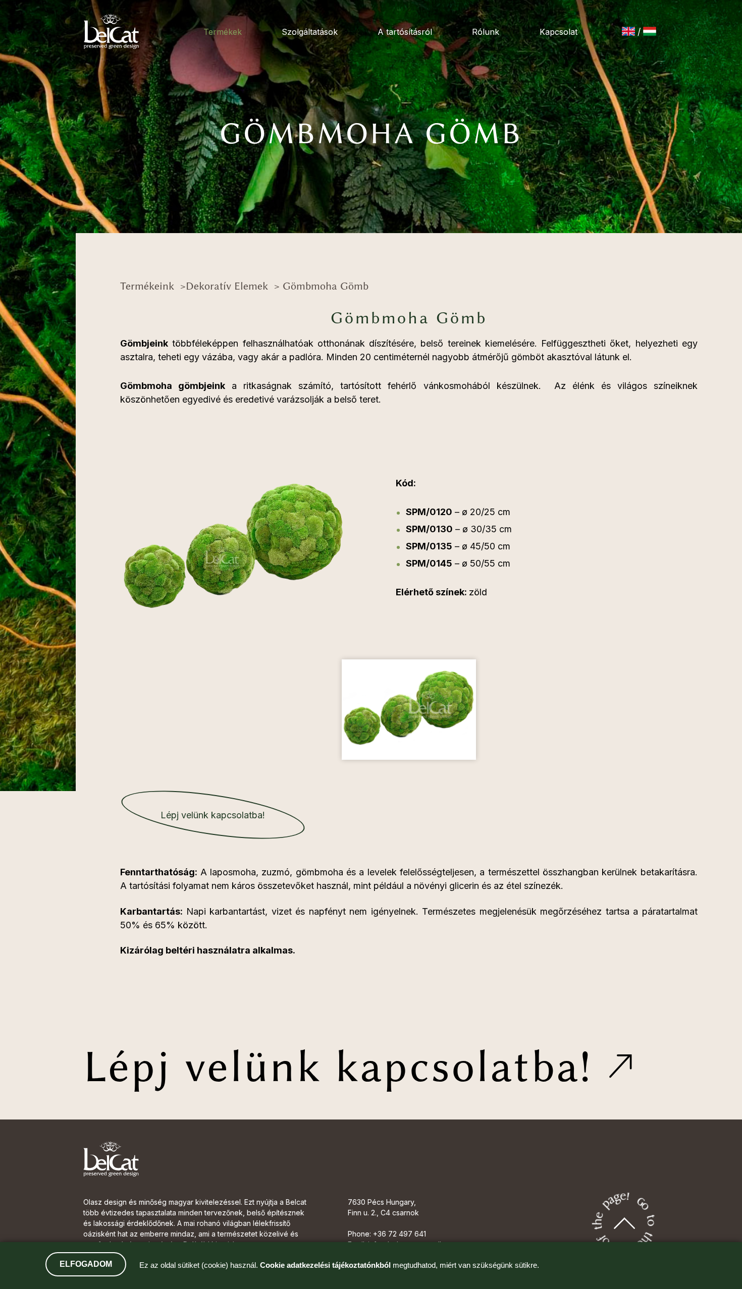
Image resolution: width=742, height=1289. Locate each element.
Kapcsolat (558, 32)
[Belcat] (111, 31)
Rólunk (485, 32)
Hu (649, 31)
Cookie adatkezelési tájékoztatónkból (325, 1265)
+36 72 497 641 (399, 1233)
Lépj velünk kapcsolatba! (213, 815)
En (628, 31)
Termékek (222, 32)
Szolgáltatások (310, 32)
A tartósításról (405, 32)
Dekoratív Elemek (227, 285)
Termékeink (147, 285)
